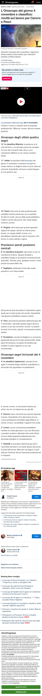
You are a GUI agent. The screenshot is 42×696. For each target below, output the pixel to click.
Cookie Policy (15, 683)
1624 (39, 639)
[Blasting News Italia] (11, 2)
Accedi (38, 2)
